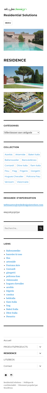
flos (8, 258)
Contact (8, 366)
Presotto (10, 316)
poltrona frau (13, 276)
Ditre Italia (22, 165)
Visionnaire (22, 182)
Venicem (9, 182)
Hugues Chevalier (14, 176)
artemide (11, 261)
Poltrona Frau (33, 176)
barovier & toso (14, 254)
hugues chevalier (15, 283)
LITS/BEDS (9, 359)
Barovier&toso (29, 160)
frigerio (10, 291)
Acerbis (8, 154)
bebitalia (10, 298)
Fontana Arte (13, 265)
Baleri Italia (34, 154)
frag (8, 305)
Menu (8, 23)
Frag (14, 171)
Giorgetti (35, 171)
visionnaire (12, 280)
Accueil (7, 340)
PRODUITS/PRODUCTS (16, 347)
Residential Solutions (20, 15)
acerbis (10, 287)
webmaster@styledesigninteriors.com (23, 205)
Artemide (20, 154)
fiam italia (36, 165)
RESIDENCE (10, 353)
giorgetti (10, 272)
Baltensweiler (12, 160)
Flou (7, 171)
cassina (10, 294)
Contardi (9, 165)
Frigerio (24, 171)
